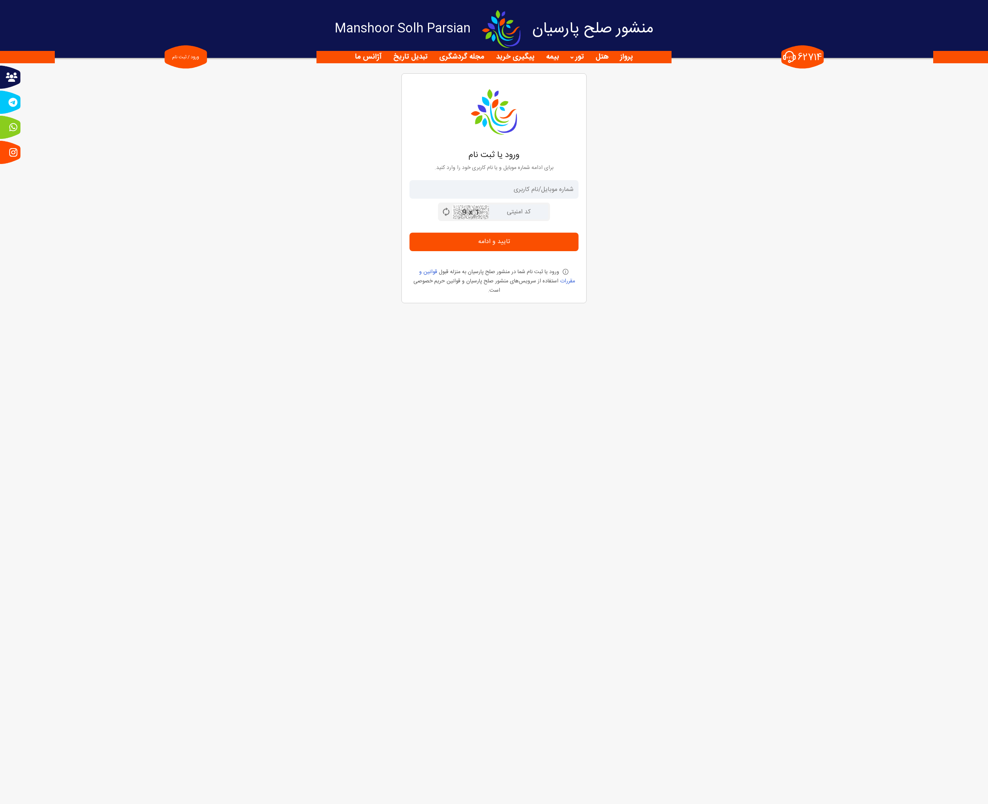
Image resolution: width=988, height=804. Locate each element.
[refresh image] (446, 212)
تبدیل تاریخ (410, 57)
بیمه (552, 57)
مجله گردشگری (461, 57)
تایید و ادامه (494, 241)
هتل (602, 57)
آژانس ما (368, 57)
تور (579, 57)
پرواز (626, 57)
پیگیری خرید (515, 57)
